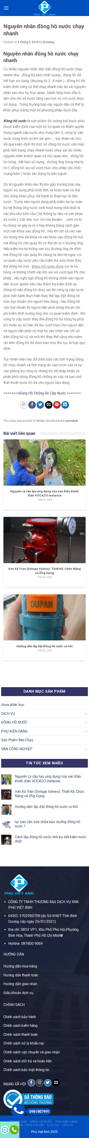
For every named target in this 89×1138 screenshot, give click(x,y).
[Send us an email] (56, 1083)
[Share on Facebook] (32, 405)
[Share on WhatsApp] (24, 405)
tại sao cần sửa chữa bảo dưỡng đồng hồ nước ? (47, 824)
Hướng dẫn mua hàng (20, 966)
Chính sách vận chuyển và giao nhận (31, 1052)
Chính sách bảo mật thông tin (26, 1070)
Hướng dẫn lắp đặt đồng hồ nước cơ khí (46, 807)
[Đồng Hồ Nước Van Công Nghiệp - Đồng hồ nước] (44, 8)
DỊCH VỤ (8, 713)
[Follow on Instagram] (39, 1083)
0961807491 (39, 1111)
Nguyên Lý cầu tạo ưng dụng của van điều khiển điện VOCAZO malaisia (48, 778)
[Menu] (6, 8)
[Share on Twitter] (40, 405)
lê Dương (48, 42)
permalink (71, 420)
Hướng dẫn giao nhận (20, 984)
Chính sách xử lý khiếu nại (23, 1043)
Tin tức (40, 420)
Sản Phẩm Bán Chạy (17, 740)
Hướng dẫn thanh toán (20, 975)
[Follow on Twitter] (48, 1083)
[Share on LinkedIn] (65, 405)
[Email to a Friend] (48, 405)
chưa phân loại (12, 705)
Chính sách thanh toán (20, 1034)
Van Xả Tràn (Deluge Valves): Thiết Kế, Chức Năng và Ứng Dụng (49, 793)
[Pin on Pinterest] (57, 405)
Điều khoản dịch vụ (18, 993)
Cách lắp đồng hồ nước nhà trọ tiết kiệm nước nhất (50, 839)
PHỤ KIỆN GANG (14, 731)
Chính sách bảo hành (19, 1017)
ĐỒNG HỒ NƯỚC (14, 722)
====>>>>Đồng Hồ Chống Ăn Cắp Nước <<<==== (42, 393)
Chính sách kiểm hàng (20, 1025)
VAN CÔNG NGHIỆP (16, 749)
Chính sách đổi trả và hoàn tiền (27, 1061)
